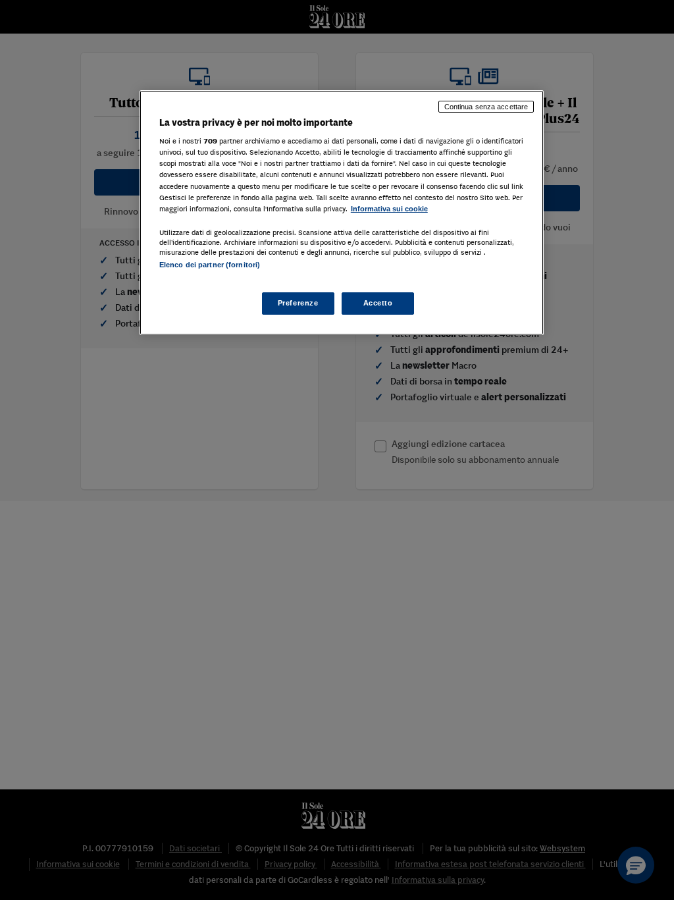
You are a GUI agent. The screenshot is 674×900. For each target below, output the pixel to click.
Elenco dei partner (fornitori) (209, 265)
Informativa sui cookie (389, 209)
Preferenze (298, 303)
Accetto (378, 303)
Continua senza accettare (486, 107)
